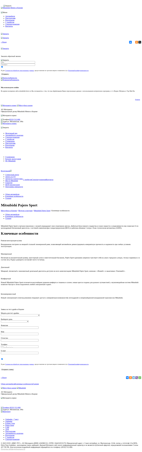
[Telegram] (133, 377)
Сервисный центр (12, 175)
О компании (10, 141)
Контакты (9, 26)
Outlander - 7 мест (12, 419)
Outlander (8, 421)
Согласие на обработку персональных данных (19, 70)
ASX (7, 429)
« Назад (4, 42)
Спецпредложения (12, 24)
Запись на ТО (10, 177)
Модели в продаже (25, 211)
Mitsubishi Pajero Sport (42, 211)
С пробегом (9, 22)
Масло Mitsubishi (11, 181)
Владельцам (9, 20)
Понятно (137, 99)
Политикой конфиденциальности (78, 70)
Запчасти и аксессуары (14, 179)
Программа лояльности (14, 187)
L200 (7, 427)
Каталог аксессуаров (13, 159)
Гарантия (8, 183)
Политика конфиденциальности (13, 449)
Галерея (8, 198)
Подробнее (4, 93)
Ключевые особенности (14, 196)
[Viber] (136, 377)
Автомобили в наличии (14, 135)
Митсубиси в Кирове (9, 211)
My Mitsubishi (10, 161)
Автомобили (10, 16)
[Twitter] (139, 42)
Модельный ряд (11, 133)
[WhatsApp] (139, 377)
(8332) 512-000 (14, 119)
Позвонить (15, 80)
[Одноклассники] (136, 42)
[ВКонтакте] (130, 42)
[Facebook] (133, 42)
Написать (13, 78)
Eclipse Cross (10, 423)
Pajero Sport (9, 425)
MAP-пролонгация (12, 185)
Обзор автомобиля (12, 194)
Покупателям (10, 18)
